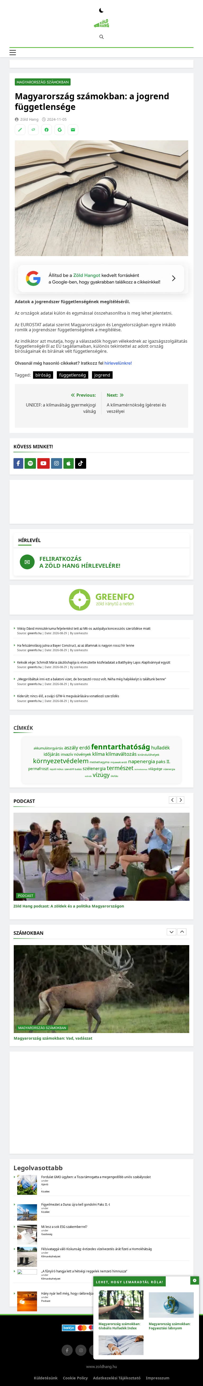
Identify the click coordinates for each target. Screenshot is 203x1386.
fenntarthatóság (120, 747)
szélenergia (94, 768)
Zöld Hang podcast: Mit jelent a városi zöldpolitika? (61, 906)
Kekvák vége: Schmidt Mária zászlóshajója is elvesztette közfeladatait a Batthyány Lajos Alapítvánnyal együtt (93, 662)
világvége (155, 769)
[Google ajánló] (59, 129)
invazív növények (76, 754)
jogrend (102, 375)
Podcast (25, 896)
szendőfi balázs (73, 769)
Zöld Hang (29, 119)
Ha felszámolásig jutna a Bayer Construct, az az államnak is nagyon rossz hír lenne (75, 645)
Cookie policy (75, 1377)
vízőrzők (88, 776)
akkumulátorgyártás (48, 748)
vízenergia (169, 769)
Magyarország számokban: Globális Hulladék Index (119, 1326)
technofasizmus (141, 769)
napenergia (141, 761)
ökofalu (114, 776)
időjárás (52, 754)
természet (120, 768)
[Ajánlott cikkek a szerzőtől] (20, 129)
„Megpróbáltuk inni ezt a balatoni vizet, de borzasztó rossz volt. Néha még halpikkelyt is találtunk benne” (91, 679)
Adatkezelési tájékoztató (117, 1377)
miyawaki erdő (118, 762)
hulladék (160, 747)
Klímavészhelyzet (50, 1256)
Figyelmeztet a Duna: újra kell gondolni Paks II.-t (75, 1204)
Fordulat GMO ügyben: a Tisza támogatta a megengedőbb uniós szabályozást (96, 1177)
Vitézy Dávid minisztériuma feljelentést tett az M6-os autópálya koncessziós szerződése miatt (83, 629)
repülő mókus (56, 769)
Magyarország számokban (43, 82)
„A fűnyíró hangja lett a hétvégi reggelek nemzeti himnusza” (84, 1271)
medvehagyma (99, 762)
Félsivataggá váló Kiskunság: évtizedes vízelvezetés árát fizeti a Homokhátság (96, 1249)
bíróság (43, 375)
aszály (71, 747)
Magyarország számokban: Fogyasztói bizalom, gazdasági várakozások (81, 1037)
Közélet (45, 1191)
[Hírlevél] (73, 129)
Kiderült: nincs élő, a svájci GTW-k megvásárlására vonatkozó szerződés (68, 696)
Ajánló (44, 1184)
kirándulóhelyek (148, 755)
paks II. (163, 761)
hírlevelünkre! (117, 363)
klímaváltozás (121, 753)
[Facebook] (46, 129)
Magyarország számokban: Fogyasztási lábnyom (170, 1326)
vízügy (101, 775)
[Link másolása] (33, 129)
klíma (98, 753)
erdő (84, 747)
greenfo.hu (34, 633)
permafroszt (38, 768)
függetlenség (72, 375)
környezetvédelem (61, 760)
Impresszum (157, 1377)
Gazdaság (46, 1234)
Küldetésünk (46, 1377)
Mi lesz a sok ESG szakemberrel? (64, 1227)
